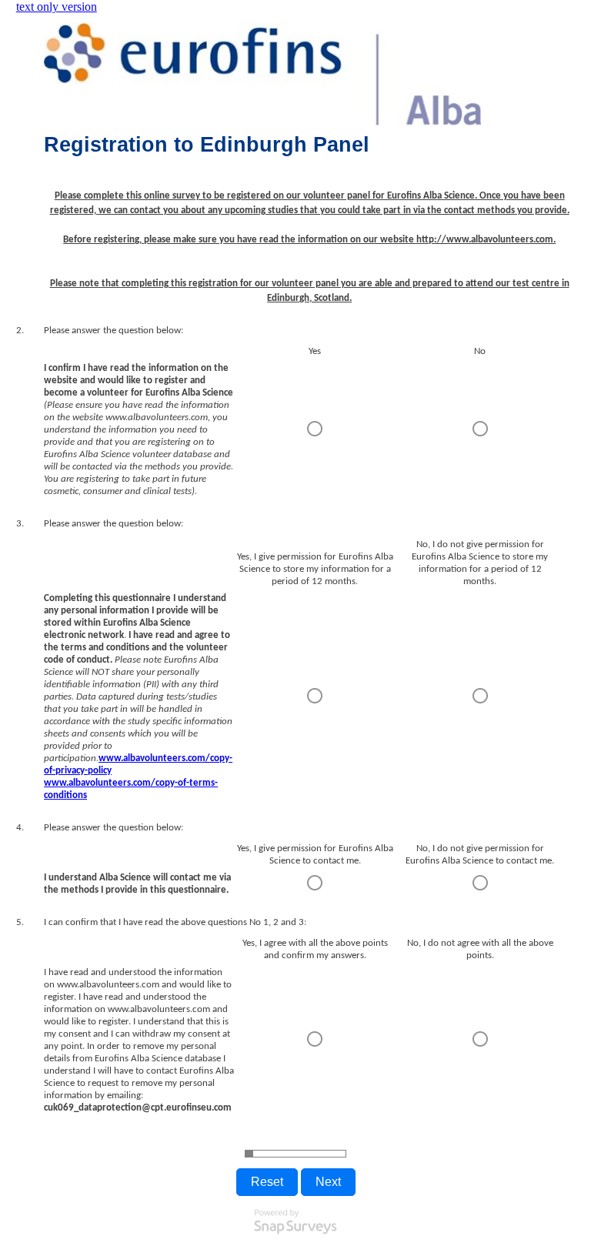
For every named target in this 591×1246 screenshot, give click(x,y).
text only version (56, 6)
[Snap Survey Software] (295, 1237)
